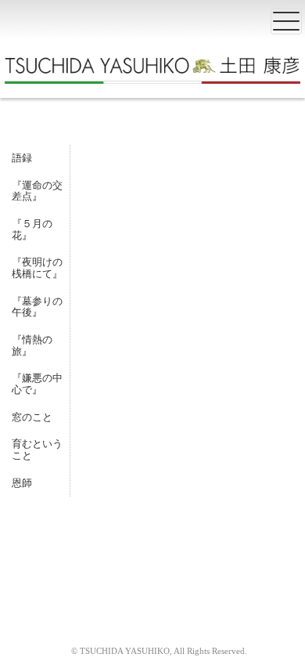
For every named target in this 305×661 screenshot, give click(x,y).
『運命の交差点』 (37, 191)
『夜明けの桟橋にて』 (37, 268)
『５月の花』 (32, 229)
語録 (22, 158)
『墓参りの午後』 (37, 307)
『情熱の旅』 (32, 345)
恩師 (22, 483)
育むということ (37, 449)
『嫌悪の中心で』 (37, 384)
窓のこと (32, 417)
